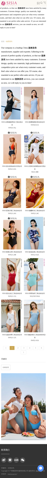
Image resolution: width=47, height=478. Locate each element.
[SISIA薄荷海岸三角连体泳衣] (35, 274)
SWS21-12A (12, 338)
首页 (2, 41)
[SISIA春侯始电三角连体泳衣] (35, 233)
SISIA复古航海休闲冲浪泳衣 (12, 166)
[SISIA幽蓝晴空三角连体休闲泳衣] (35, 316)
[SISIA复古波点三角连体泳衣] (12, 274)
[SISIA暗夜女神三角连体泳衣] (12, 233)
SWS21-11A (12, 296)
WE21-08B (34, 172)
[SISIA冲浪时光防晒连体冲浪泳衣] (35, 147)
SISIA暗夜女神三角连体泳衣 (12, 252)
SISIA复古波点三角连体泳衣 (12, 293)
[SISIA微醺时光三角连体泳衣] (35, 191)
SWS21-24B (12, 255)
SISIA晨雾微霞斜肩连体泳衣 (35, 122)
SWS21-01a (12, 128)
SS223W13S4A (35, 296)
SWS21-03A (12, 169)
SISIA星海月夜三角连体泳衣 (12, 211)
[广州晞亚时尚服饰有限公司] (9, 3)
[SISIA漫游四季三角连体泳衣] (12, 316)
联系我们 (5, 450)
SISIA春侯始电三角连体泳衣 (35, 252)
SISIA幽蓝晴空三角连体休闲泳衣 (35, 336)
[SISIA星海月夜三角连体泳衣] (12, 191)
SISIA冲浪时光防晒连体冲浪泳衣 (35, 167)
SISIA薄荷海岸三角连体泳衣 (35, 293)
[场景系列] (23, 406)
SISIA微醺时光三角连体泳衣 (35, 211)
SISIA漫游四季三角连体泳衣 (12, 335)
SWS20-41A (35, 125)
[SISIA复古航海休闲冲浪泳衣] (12, 147)
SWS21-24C (35, 213)
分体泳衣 (6, 367)
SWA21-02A (35, 255)
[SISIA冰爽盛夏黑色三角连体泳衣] (12, 103)
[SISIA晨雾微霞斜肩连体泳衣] (35, 103)
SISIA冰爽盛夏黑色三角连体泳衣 (12, 123)
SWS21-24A (12, 213)
